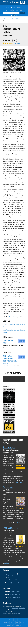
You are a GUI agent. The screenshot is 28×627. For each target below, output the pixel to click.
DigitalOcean (16, 613)
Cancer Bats (8, 487)
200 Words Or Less (20, 468)
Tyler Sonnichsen (10, 528)
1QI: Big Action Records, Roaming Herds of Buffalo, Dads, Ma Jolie (10, 359)
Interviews (9, 10)
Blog (21, 10)
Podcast (19, 7)
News (7, 7)
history (13, 608)
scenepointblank (16, 597)
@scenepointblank (15, 594)
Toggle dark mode (14, 15)
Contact (22, 622)
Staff (13, 625)
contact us (19, 609)
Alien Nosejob (9, 447)
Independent (5, 74)
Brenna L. (17, 43)
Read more (19, 482)
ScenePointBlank (15, 591)
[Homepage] (14, 3)
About (8, 625)
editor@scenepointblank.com (12, 575)
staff (16, 608)
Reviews (13, 7)
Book (15, 620)
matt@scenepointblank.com (15, 582)
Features (15, 10)
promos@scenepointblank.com (13, 579)
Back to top (18, 625)
